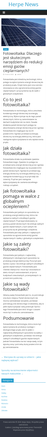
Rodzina (4, 400)
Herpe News (23, 4)
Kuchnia (4, 396)
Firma (3, 389)
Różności (4, 403)
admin (19, 74)
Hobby (3, 393)
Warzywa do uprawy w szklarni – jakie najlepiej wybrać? (21, 359)
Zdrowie (4, 410)
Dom (5, 49)
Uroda (3, 407)
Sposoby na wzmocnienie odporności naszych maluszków (19, 372)
